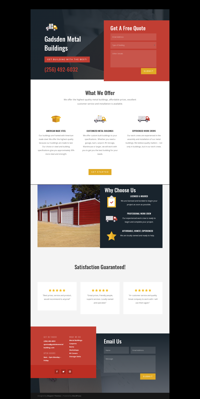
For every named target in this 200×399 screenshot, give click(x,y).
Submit (149, 71)
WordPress (76, 396)
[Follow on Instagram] (70, 371)
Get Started (100, 172)
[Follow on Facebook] (57, 371)
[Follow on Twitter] (63, 371)
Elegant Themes (54, 396)
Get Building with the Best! (67, 59)
